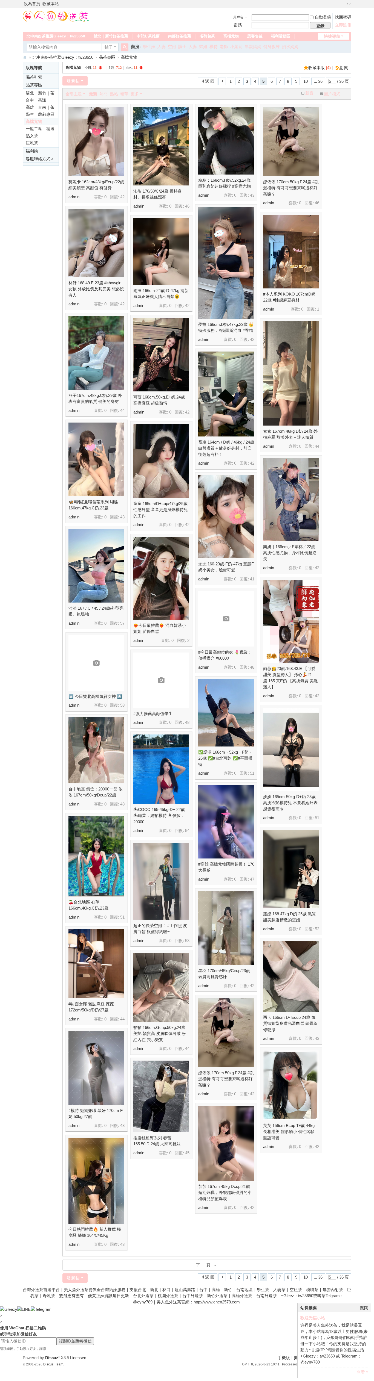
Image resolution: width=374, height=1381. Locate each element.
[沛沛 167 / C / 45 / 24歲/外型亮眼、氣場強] (96, 566)
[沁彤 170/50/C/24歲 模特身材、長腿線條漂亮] (161, 146)
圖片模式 (332, 94)
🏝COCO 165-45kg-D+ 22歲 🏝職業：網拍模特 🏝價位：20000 (159, 815)
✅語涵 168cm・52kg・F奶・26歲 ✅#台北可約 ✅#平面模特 (225, 758)
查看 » (362, 1372)
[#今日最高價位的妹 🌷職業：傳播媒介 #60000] (226, 619)
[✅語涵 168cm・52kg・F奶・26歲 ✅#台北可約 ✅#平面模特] (226, 712)
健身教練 (271, 46)
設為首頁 (32, 3)
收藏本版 (319, 67)
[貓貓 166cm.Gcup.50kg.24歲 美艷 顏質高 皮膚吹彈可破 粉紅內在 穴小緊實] (161, 987)
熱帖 (114, 94)
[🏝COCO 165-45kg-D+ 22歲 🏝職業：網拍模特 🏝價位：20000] (161, 769)
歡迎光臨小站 (312, 1317)
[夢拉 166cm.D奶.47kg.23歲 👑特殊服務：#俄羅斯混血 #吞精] (226, 263)
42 (122, 196)
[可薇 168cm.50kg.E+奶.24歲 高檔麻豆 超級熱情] (161, 354)
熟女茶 (32, 135)
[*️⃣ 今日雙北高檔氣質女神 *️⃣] (96, 663)
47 (252, 879)
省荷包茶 (207, 36)
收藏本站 (50, 3)
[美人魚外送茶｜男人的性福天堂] (56, 15)
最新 (93, 94)
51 (252, 773)
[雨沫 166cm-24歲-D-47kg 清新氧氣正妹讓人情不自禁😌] (161, 251)
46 (187, 206)
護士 (182, 46)
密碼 (238, 25)
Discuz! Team (53, 1364)
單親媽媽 (253, 46)
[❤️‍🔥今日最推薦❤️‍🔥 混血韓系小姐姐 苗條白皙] (161, 578)
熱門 (103, 94)
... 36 (318, 81)
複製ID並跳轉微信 (75, 1341)
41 (252, 579)
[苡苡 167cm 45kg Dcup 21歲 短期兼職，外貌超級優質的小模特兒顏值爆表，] (226, 1143)
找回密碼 (343, 17)
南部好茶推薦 (179, 36)
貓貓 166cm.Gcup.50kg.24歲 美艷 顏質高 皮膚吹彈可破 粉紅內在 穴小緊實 (159, 1033)
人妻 (161, 46)
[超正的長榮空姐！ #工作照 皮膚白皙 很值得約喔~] (161, 881)
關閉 (364, 1307)
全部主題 (73, 94)
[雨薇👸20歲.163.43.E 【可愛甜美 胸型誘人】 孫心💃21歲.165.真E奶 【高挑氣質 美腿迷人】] (291, 621)
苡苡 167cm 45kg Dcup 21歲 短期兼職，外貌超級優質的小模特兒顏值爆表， (225, 1192)
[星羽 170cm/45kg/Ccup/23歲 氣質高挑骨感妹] (226, 928)
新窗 (309, 93)
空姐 (172, 46)
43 (252, 195)
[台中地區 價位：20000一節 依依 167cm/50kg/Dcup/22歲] (96, 750)
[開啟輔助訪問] (343, 3)
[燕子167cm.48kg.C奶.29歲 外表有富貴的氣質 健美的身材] (96, 353)
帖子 (109, 47)
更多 (135, 94)
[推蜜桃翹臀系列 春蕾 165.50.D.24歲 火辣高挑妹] (161, 1096)
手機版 (284, 1357)
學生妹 (149, 46)
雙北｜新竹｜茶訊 (40, 94)
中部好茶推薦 (148, 36)
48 (252, 667)
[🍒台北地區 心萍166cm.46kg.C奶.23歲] (96, 856)
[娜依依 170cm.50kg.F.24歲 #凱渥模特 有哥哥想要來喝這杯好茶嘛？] (291, 141)
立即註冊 (343, 25)
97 (122, 623)
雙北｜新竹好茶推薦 (111, 36)
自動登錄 (323, 17)
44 (122, 410)
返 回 (209, 81)
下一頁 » (207, 1265)
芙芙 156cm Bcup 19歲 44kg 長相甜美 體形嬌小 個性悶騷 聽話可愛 (289, 1131)
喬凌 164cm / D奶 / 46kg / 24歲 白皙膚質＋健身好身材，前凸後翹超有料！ (226, 448)
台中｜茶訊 (36, 100)
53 (187, 940)
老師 (224, 46)
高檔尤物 (231, 36)
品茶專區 (107, 57)
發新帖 (73, 81)
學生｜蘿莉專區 (40, 114)
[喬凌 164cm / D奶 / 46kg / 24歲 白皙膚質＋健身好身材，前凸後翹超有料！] (226, 394)
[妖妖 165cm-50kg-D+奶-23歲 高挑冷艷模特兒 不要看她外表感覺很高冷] (291, 749)
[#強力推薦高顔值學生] (161, 680)
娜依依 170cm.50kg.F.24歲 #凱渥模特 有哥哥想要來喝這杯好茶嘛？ (291, 187)
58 (122, 705)
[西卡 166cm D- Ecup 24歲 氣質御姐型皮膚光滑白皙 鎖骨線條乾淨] (291, 976)
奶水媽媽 (290, 46)
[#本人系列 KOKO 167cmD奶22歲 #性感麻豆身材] (291, 251)
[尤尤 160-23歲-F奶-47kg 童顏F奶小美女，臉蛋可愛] (226, 516)
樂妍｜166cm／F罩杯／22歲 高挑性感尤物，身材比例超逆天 (290, 552)
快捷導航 (332, 36)
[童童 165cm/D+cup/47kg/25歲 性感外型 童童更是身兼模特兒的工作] (161, 461)
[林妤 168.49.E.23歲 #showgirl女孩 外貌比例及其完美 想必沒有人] (96, 243)
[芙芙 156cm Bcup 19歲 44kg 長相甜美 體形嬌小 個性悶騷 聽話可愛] (291, 1085)
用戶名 (238, 17)
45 (187, 1152)
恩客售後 (255, 36)
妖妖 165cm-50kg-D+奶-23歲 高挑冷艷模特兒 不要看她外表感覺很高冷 (290, 802)
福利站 (32, 151)
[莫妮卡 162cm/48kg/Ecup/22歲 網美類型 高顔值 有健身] (96, 141)
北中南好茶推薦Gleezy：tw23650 (56, 36)
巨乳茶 (32, 142)
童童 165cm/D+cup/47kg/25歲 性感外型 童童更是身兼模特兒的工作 (160, 509)
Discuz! (52, 1357)
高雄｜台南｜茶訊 (40, 108)
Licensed (78, 1357)
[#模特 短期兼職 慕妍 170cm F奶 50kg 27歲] (96, 1068)
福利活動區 (280, 36)
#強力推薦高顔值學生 (152, 713)
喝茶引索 (34, 77)
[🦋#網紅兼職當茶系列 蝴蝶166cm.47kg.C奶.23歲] (96, 459)
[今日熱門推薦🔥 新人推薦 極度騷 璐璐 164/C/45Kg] (96, 1181)
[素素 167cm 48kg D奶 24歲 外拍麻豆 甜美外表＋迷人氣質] (291, 373)
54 (187, 830)
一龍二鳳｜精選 (40, 128)
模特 (213, 46)
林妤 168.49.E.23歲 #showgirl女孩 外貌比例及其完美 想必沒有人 (96, 289)
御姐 (203, 46)
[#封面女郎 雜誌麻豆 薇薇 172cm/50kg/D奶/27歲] (96, 963)
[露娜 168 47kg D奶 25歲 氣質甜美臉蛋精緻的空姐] (291, 869)
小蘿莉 (236, 46)
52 (317, 928)
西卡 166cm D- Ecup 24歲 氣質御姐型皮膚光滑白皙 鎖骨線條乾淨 (290, 1023)
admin (73, 196)
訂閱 (344, 67)
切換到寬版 (348, 3)
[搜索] (124, 47)
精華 (124, 94)
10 (305, 81)
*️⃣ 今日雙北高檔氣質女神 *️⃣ (95, 696)
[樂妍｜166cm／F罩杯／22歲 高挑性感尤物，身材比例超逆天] (291, 499)
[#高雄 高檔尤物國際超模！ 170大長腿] (226, 821)
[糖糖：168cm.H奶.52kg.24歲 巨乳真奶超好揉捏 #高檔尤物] (226, 141)
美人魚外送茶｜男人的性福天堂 (25, 57)
